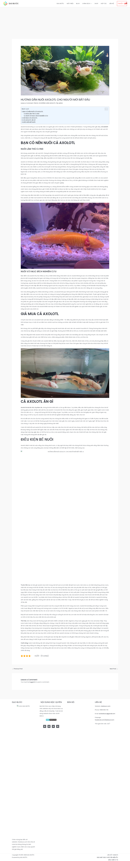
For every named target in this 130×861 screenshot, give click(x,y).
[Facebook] (44, 726)
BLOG (78, 3)
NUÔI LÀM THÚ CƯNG (32, 114)
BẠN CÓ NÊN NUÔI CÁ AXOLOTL (33, 111)
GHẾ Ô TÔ (115, 860)
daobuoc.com (105, 706)
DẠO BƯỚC (14, 3)
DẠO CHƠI (106, 857)
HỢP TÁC (104, 3)
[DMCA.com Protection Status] (51, 720)
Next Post (114, 669)
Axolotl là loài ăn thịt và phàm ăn (31, 407)
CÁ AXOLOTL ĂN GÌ (29, 120)
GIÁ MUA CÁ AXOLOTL (30, 118)
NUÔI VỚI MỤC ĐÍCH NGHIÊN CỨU (37, 116)
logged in (33, 682)
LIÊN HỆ (111, 3)
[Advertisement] (65, 20)
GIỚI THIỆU (70, 3)
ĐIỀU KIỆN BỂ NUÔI (29, 122)
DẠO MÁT (100, 857)
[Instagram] (48, 726)
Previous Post (17, 669)
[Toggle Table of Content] (105, 109)
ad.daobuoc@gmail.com (107, 714)
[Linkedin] (57, 726)
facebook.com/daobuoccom (104, 720)
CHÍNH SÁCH (86, 3)
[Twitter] (53, 726)
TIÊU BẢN (113, 857)
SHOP (96, 3)
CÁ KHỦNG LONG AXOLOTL (47, 103)
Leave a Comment (27, 103)
